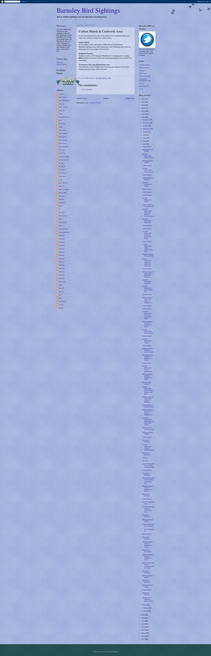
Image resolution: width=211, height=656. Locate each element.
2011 (143, 639)
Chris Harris (62, 130)
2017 (143, 621)
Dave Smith (62, 143)
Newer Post (81, 98)
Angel (60, 114)
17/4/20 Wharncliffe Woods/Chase (148, 331)
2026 (143, 99)
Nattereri (61, 199)
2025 (143, 102)
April (144, 144)
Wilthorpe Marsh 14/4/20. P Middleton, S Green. (148, 357)
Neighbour (62, 203)
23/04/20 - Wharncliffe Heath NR (147, 220)
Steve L (61, 226)
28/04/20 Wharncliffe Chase (147, 184)
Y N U (141, 89)
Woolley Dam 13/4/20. (147, 383)
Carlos (61, 127)
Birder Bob (62, 124)
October (145, 126)
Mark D (61, 186)
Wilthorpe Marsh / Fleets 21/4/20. (148, 255)
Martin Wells (63, 193)
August (145, 132)
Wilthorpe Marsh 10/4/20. (148, 433)
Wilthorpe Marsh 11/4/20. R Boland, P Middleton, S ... (148, 412)
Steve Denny (63, 222)
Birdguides (142, 70)
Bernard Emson (64, 117)
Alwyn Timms (63, 107)
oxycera (61, 305)
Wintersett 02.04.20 (146, 581)
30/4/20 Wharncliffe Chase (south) (148, 156)
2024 (143, 105)
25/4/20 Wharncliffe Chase (147, 200)
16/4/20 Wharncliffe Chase (147, 340)
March (145, 605)
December (146, 120)
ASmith (61, 94)
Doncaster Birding (144, 76)
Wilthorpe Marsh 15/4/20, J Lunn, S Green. (148, 350)
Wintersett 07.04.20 (146, 495)
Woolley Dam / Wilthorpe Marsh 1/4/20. (148, 599)
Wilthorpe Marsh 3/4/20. (148, 576)
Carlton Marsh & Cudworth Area (148, 205)
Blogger (115, 651)
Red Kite (145, 461)
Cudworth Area (147, 470)
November (146, 123)
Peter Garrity (63, 216)
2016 (143, 624)
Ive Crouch (62, 173)
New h (61, 206)
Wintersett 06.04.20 (146, 515)
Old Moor (142, 83)
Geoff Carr (62, 153)
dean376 (61, 288)
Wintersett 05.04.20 (146, 538)
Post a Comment (86, 89)
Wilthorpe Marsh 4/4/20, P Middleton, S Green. (148, 557)
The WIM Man (63, 229)
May (144, 141)
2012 (143, 636)
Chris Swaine (63, 133)
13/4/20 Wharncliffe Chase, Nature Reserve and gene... (148, 390)
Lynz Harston (63, 183)
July (144, 135)
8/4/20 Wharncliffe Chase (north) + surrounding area (148, 480)
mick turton (62, 301)
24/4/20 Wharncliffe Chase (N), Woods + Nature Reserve (148, 213)
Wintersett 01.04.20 (146, 593)
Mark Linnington (64, 189)
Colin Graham (63, 140)
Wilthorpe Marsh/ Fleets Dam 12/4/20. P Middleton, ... (148, 399)
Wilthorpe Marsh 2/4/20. (148, 586)
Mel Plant (62, 196)
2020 (143, 117)
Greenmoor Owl (64, 160)
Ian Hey (61, 163)
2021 (143, 114)
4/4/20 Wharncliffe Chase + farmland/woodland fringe (148, 565)
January (145, 611)
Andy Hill (62, 110)
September (146, 129)
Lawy (60, 179)
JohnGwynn (62, 176)
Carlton (145, 458)
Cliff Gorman (63, 137)
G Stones (62, 150)
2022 (143, 111)
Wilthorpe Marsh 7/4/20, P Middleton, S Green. (148, 488)
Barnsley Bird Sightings (88, 10)
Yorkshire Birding (144, 65)
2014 (143, 630)
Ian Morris (62, 170)
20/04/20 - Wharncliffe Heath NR (147, 281)
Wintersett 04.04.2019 (147, 551)
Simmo (61, 219)
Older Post (130, 98)
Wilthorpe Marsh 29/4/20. (148, 161)
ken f (60, 298)
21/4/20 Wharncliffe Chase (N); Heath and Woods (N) (147, 262)
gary (60, 295)
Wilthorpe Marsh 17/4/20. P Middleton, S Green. (148, 324)
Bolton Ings (142, 73)
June (144, 138)
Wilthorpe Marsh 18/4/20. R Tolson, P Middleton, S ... (148, 300)
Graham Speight (64, 156)
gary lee (61, 291)
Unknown (62, 235)
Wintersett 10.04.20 (146, 441)
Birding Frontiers (144, 68)
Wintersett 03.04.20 (146, 571)
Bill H (60, 120)
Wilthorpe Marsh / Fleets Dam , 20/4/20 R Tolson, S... (148, 274)
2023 (143, 108)
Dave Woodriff (63, 147)
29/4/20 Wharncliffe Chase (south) (148, 170)
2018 (143, 618)
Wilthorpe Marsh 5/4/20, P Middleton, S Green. (148, 544)
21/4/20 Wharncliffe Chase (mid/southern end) (148, 248)
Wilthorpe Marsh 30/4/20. (148, 150)
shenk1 (61, 308)
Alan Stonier (63, 97)
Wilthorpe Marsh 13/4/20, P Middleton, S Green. (148, 376)
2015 (143, 627)
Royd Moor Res (144, 86)
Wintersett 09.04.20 (146, 454)
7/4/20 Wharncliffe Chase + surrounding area (148, 509)
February (146, 608)
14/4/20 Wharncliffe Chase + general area (147, 368)
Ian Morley (62, 166)
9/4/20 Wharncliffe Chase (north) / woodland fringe (148, 465)
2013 (143, 633)
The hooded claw (64, 232)
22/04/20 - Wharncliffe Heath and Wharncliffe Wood (147, 235)
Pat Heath (62, 212)
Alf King (61, 104)
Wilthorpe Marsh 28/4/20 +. (148, 178)
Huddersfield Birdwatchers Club (145, 79)
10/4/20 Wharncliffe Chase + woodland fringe (148, 447)
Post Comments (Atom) (92, 103)
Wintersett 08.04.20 (146, 474)
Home (106, 98)
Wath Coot (62, 282)
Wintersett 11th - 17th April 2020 (148, 428)
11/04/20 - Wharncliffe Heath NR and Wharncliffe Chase (148, 421)
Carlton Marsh (147, 146)
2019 (143, 615)
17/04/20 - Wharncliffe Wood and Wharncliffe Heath (147, 315)
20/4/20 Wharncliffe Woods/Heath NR (148, 289)
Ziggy (60, 285)
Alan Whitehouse (64, 100)
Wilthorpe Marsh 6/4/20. (148, 520)
